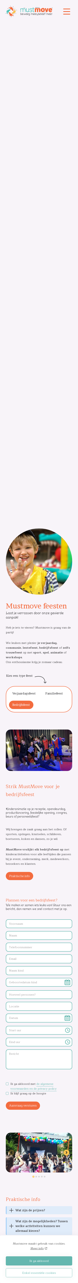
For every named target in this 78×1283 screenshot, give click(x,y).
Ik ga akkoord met (33, 1086)
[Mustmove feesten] (39, 1170)
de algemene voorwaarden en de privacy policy (33, 1086)
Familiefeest (54, 693)
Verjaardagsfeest (24, 693)
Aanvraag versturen (23, 1105)
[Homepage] (32, 11)
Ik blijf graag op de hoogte (28, 1093)
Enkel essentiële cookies (39, 1272)
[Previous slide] (11, 1152)
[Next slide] (66, 1152)
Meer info (37, 1248)
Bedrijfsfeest (21, 705)
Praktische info (19, 876)
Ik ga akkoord (39, 1261)
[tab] (33, 1177)
